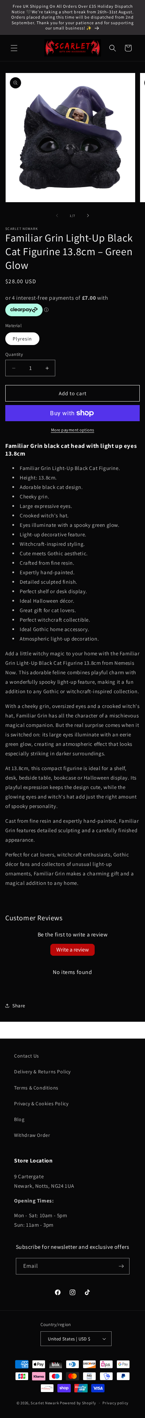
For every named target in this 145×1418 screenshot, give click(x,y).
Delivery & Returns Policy (42, 1071)
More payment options (72, 429)
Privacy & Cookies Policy (41, 1103)
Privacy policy (115, 1402)
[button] (14, 48)
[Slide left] (57, 215)
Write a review (72, 949)
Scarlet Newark (45, 1402)
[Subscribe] (121, 1266)
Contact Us (26, 1056)
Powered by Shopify (78, 1402)
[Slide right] (88, 215)
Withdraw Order (32, 1135)
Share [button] (18, 1005)
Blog (19, 1119)
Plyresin (22, 339)
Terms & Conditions (36, 1088)
